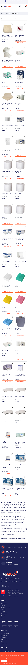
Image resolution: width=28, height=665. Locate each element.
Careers (17, 2)
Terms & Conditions (5, 633)
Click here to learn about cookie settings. (8, 663)
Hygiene (3, 611)
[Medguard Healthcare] (8, 6)
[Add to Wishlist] (12, 24)
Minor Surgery (4, 613)
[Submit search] (25, 9)
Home (4, 2)
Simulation (3, 617)
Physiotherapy (4, 615)
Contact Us (22, 2)
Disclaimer (3, 637)
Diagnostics (3, 605)
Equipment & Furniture (5, 607)
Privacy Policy (4, 635)
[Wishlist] (23, 6)
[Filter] (2, 18)
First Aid (2, 609)
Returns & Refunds (5, 639)
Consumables (7, 13)
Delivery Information (5, 641)
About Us (9, 2)
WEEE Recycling (4, 643)
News (13, 2)
